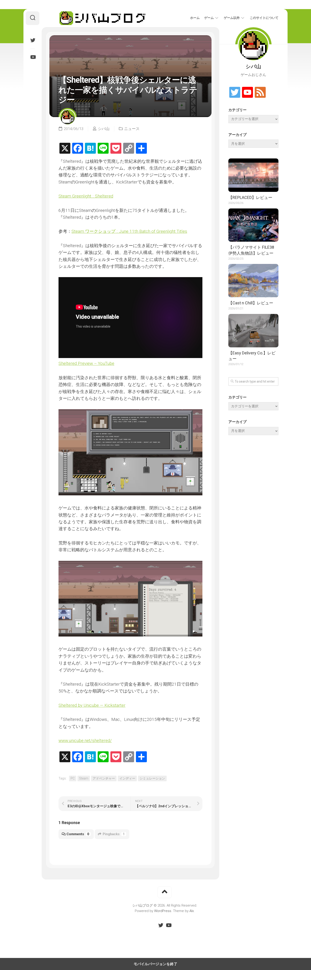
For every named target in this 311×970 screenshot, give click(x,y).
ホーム (195, 18)
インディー (127, 778)
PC (73, 778)
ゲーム (209, 18)
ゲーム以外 (232, 18)
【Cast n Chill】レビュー (250, 303)
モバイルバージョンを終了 (155, 964)
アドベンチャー (104, 778)
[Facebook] (77, 148)
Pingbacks (114, 834)
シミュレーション (152, 778)
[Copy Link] (128, 148)
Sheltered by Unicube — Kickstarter (92, 705)
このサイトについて (264, 18)
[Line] (103, 148)
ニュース (132, 128)
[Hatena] (90, 148)
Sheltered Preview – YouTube (86, 363)
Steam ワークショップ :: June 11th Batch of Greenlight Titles (129, 231)
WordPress (162, 911)
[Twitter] (32, 40)
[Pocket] (116, 148)
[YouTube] (32, 57)
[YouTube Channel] (247, 92)
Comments (77, 834)
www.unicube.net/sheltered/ (85, 740)
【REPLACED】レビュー (250, 197)
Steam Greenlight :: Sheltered (86, 196)
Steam (83, 778)
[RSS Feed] (260, 92)
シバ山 (104, 128)
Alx (191, 911)
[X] (65, 148)
